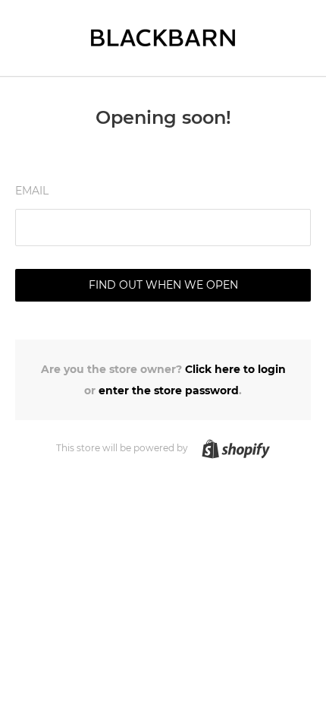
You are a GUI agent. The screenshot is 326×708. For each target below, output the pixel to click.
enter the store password (169, 390)
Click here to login (235, 369)
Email (32, 191)
